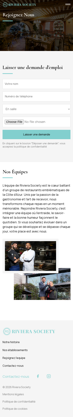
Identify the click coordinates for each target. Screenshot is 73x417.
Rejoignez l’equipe (14, 358)
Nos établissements (15, 350)
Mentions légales (13, 394)
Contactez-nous (13, 366)
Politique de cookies (15, 409)
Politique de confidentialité (19, 401)
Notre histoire (11, 342)
